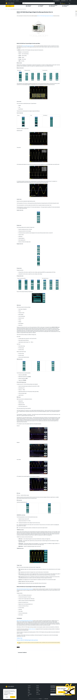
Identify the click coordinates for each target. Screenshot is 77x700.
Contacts (13, 0)
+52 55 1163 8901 (52, 689)
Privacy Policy (38, 690)
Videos (29, 692)
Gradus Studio (46, 698)
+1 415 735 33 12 (52, 685)
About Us (7, 0)
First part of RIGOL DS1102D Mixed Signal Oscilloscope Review (27, 640)
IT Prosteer (40, 698)
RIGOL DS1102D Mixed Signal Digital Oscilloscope (45, 15)
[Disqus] (38, 665)
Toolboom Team (19, 638)
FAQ (28, 695)
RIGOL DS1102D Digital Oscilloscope (28, 45)
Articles (29, 690)
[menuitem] (28, 6)
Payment (37, 685)
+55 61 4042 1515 (52, 691)
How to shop (10, 0)
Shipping (37, 687)
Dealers (37, 692)
